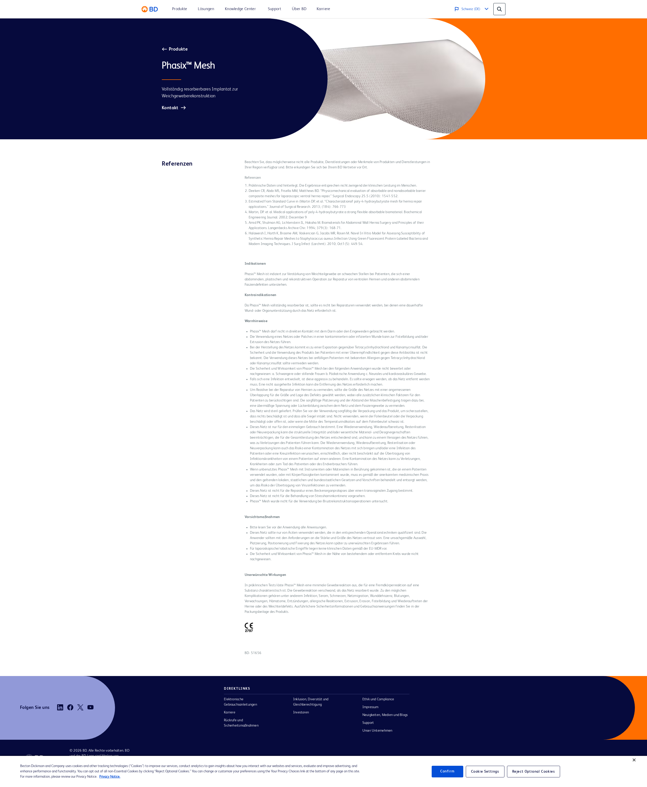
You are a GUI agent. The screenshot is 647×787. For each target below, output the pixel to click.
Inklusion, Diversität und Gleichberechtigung (311, 702)
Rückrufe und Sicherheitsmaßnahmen (241, 722)
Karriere (229, 712)
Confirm (447, 771)
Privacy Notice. (109, 776)
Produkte (178, 49)
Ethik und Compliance (378, 699)
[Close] (634, 759)
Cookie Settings (485, 771)
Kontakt (170, 108)
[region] (323, 771)
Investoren (301, 712)
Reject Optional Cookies (533, 771)
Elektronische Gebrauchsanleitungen (240, 702)
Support (368, 723)
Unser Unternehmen (377, 730)
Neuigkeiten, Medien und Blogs (385, 715)
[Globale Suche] (499, 9)
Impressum (370, 707)
